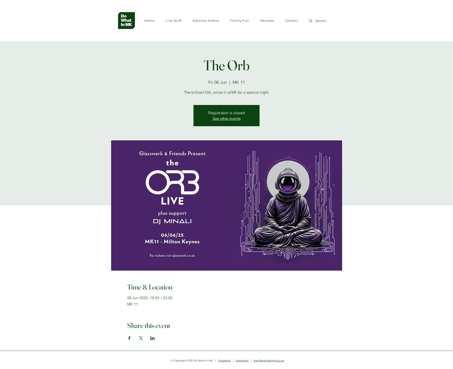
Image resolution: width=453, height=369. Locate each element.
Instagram (242, 360)
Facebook (224, 360)
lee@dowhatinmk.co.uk (269, 360)
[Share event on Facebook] (129, 338)
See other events (227, 118)
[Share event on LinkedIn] (152, 338)
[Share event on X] (141, 338)
